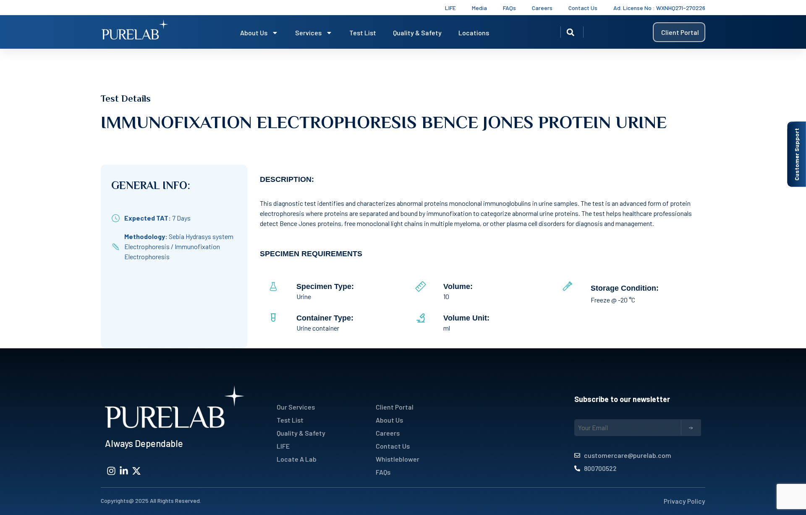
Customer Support (796, 154)
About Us (253, 33)
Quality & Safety (417, 33)
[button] (570, 32)
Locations (473, 33)
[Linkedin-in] (124, 471)
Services (308, 33)
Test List (362, 33)
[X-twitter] (136, 471)
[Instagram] (111, 471)
